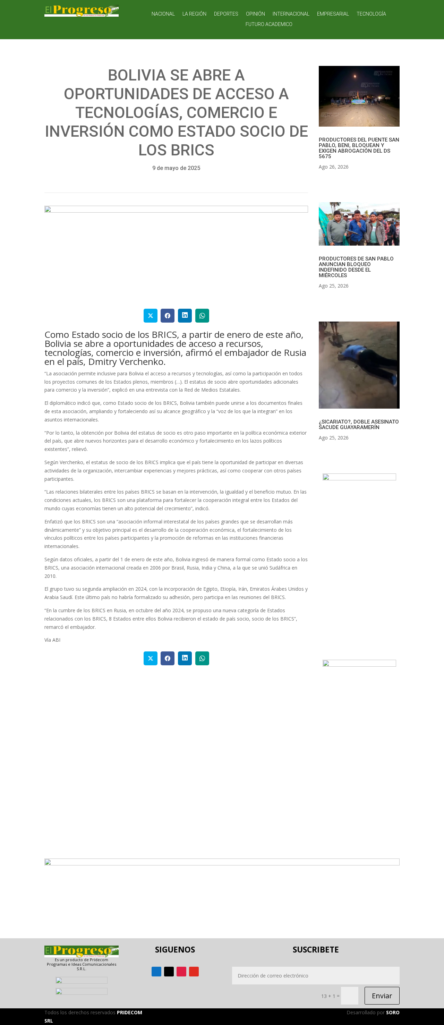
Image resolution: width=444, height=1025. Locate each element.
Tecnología (371, 14)
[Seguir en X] (169, 971)
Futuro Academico (269, 24)
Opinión (255, 14)
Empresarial (333, 14)
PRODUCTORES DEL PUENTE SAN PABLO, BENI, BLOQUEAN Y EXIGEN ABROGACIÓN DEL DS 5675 (359, 148)
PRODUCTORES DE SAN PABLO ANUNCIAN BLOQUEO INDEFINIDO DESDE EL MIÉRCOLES (356, 267)
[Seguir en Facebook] (156, 971)
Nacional (163, 14)
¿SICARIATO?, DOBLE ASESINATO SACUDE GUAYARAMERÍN (359, 424)
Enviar (382, 995)
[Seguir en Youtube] (194, 971)
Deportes (226, 14)
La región (194, 14)
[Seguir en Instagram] (181, 971)
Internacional (291, 14)
